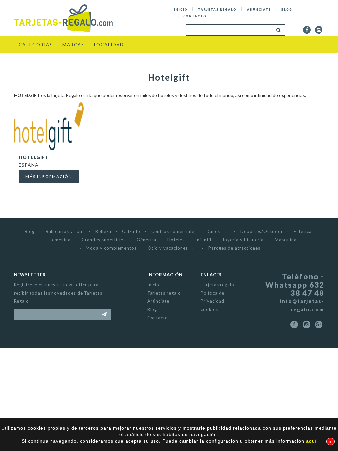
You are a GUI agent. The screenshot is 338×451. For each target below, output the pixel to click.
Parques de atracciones (234, 248)
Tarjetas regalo (217, 9)
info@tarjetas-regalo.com (302, 305)
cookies (209, 309)
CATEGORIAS (35, 44)
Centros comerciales (174, 231)
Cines (214, 231)
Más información (48, 176)
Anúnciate (259, 9)
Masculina (286, 239)
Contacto (195, 16)
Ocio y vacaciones (168, 248)
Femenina (60, 239)
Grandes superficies (104, 239)
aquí (311, 441)
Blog (286, 9)
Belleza (103, 231)
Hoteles (176, 239)
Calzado (131, 231)
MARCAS (73, 44)
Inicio (181, 9)
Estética (303, 231)
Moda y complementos (111, 248)
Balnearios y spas (65, 231)
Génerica (146, 239)
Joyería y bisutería (243, 239)
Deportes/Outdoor (261, 231)
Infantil (203, 239)
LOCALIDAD (109, 44)
